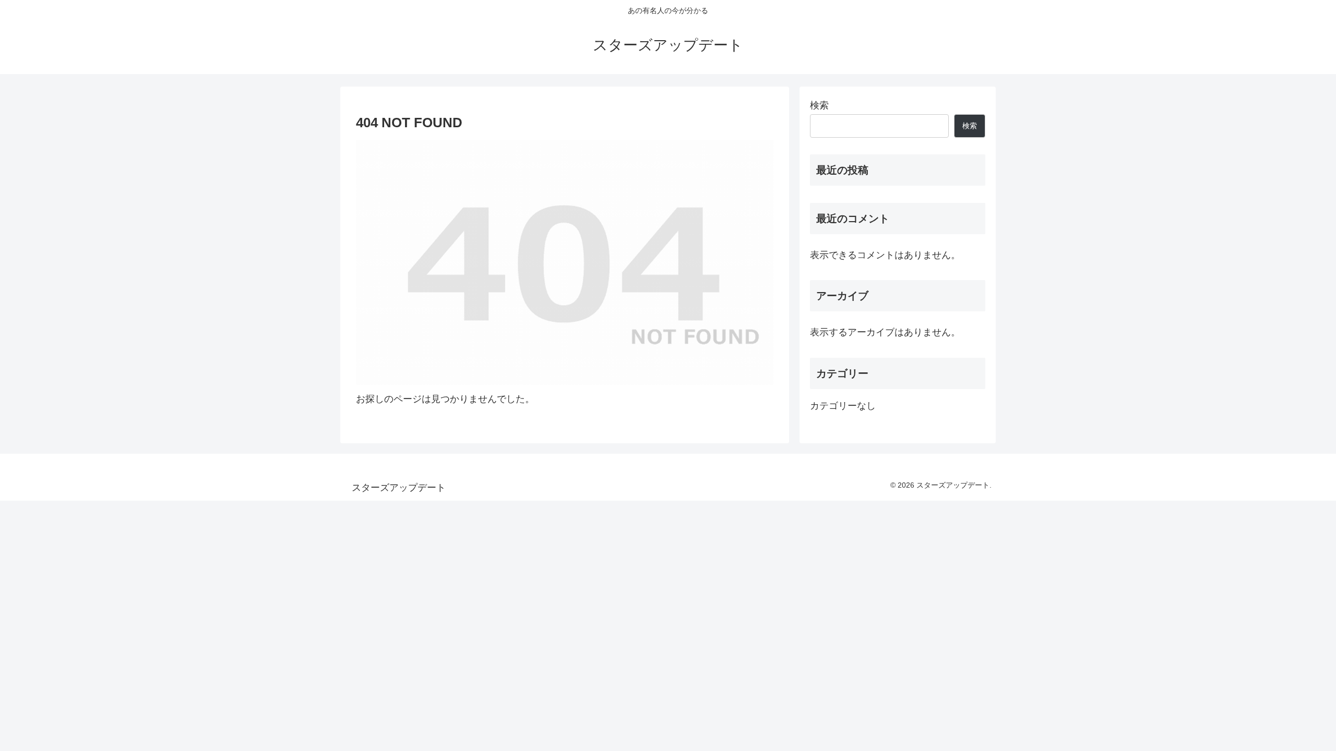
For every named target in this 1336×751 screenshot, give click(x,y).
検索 (819, 105)
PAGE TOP (1298, 720)
